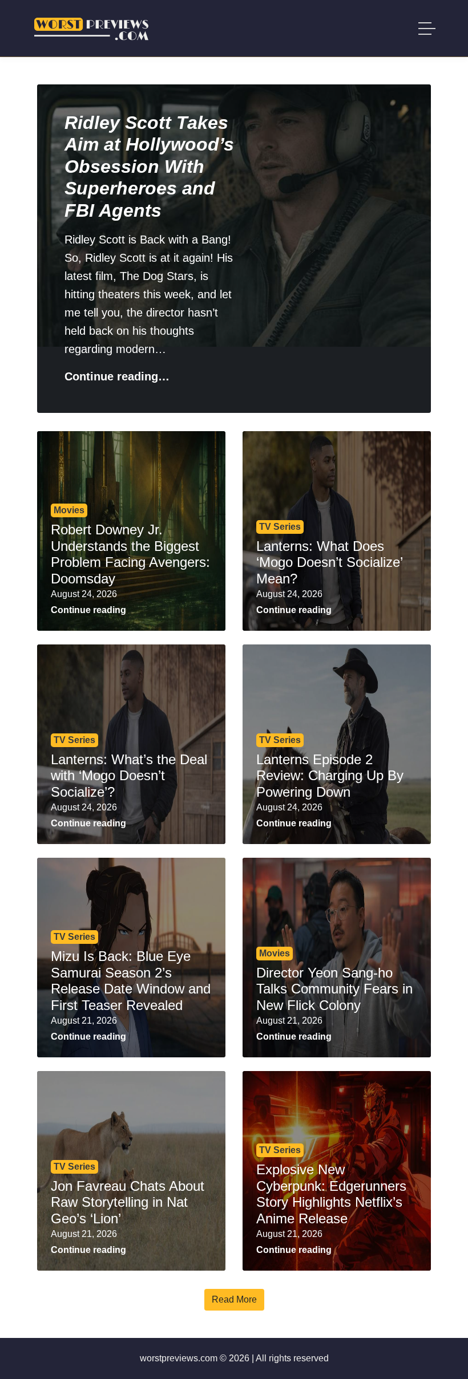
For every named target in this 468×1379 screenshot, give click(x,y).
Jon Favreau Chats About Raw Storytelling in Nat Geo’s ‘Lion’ (127, 1202)
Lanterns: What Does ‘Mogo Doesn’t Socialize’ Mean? (329, 562)
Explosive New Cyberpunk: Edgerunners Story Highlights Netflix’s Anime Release (331, 1194)
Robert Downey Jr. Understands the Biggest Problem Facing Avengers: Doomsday (130, 554)
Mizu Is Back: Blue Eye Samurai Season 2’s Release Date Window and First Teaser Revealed (131, 980)
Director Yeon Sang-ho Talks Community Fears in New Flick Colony (334, 989)
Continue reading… (117, 376)
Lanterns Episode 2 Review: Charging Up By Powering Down (330, 776)
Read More (234, 1299)
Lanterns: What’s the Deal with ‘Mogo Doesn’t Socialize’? (129, 776)
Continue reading (88, 610)
